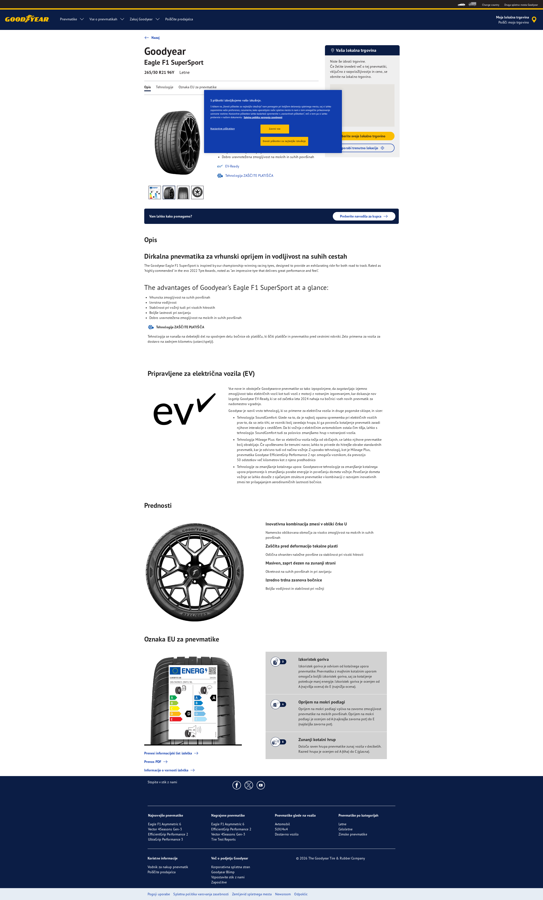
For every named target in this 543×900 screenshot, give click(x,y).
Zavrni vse (275, 128)
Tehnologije (164, 87)
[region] (273, 121)
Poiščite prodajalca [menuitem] (179, 19)
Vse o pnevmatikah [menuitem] (103, 19)
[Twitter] (249, 784)
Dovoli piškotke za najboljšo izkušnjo (284, 141)
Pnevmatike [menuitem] (68, 19)
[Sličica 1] (154, 192)
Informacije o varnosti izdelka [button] (166, 770)
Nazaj (155, 37)
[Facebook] (236, 784)
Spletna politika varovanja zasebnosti (263, 117)
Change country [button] (490, 4)
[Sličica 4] (197, 192)
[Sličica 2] (169, 192)
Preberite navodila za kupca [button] (360, 216)
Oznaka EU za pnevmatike (198, 87)
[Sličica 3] (183, 192)
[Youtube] (261, 784)
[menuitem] (461, 4)
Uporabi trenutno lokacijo (359, 148)
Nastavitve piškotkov (222, 128)
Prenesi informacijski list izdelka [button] (168, 753)
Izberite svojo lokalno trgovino (362, 136)
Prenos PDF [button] (152, 762)
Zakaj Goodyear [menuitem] (141, 19)
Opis (147, 87)
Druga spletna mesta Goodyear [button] (521, 4)
